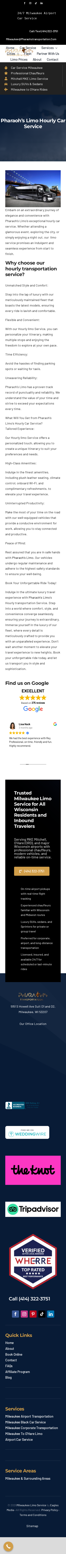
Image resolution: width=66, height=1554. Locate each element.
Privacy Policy (49, 1510)
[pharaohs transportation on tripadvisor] (33, 1203)
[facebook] (25, 3)
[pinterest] (33, 1314)
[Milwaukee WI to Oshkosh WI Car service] (33, 993)
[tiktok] (36, 3)
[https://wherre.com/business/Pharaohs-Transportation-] (33, 1235)
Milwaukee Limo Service (31, 1505)
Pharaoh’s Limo (22, 558)
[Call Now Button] (8, 1546)
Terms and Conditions (33, 1514)
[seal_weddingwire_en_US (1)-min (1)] (27, 1127)
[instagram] (30, 3)
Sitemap (33, 1526)
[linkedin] (41, 3)
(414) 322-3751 (34, 1299)
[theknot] (33, 1157)
